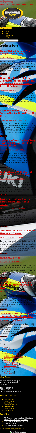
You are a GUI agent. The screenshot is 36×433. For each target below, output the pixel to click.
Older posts (10, 340)
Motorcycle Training (10, 366)
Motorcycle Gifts (9, 362)
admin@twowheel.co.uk (13, 391)
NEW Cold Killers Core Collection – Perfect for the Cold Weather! (18, 315)
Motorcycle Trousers (10, 367)
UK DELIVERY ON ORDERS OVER (16, 4)
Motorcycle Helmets (10, 364)
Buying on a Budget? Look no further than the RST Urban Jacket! (15, 202)
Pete (21, 58)
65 (5, 340)
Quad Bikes (8, 369)
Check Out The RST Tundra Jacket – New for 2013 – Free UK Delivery (17, 113)
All (5, 348)
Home (7, 31)
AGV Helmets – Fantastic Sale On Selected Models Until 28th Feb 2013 (17, 285)
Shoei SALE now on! (10, 257)
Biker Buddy (8, 349)
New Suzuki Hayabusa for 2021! (14, 425)
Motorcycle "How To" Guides (13, 353)
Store (7, 33)
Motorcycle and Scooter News (13, 357)
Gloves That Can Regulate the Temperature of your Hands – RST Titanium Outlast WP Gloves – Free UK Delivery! (18, 82)
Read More (3, 74)
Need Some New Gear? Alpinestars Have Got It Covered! (18, 232)
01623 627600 (8, 388)
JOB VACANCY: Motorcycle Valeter (16, 420)
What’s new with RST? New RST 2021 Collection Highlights (16, 422)
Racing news (8, 371)
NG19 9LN (3, 384)
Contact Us (9, 35)
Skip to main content (6, 1)
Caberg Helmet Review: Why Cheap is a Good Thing (15, 52)
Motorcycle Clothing (10, 360)
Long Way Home (9, 351)
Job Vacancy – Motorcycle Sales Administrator (19, 418)
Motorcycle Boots (9, 358)
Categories (9, 37)
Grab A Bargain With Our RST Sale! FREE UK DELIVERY (16, 173)
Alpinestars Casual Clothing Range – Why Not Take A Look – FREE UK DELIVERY (18, 143)
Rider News (8, 373)
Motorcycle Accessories (11, 355)
